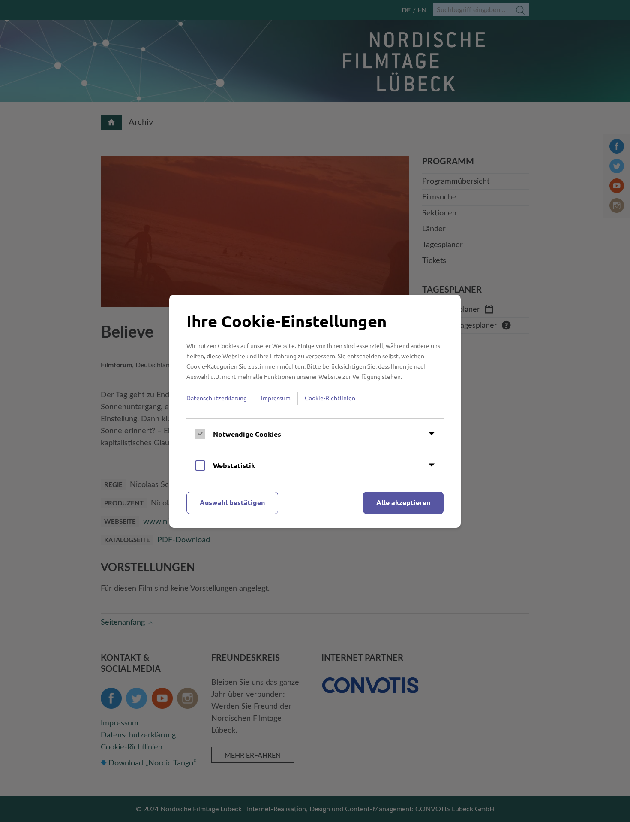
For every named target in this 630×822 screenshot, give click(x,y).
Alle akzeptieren (403, 502)
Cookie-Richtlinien (330, 398)
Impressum (276, 398)
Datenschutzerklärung (216, 398)
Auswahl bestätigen (232, 502)
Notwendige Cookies (247, 433)
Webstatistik (234, 465)
